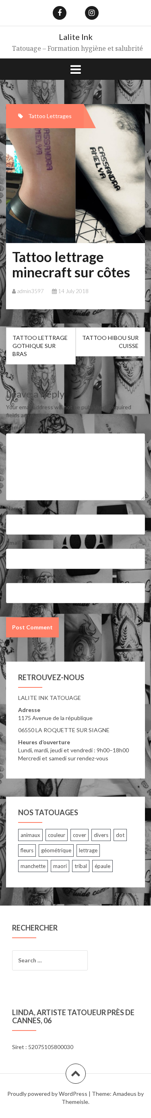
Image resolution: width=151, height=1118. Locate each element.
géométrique (56, 850)
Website (17, 576)
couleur (56, 835)
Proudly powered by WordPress (47, 1093)
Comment (19, 427)
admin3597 (30, 291)
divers (101, 835)
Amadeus (125, 1093)
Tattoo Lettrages (50, 115)
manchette (33, 866)
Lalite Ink (76, 37)
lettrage (88, 850)
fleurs (27, 850)
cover (79, 835)
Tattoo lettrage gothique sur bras (40, 345)
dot (120, 835)
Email (15, 542)
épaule (102, 866)
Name (15, 508)
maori (60, 866)
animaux (30, 835)
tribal (80, 866)
